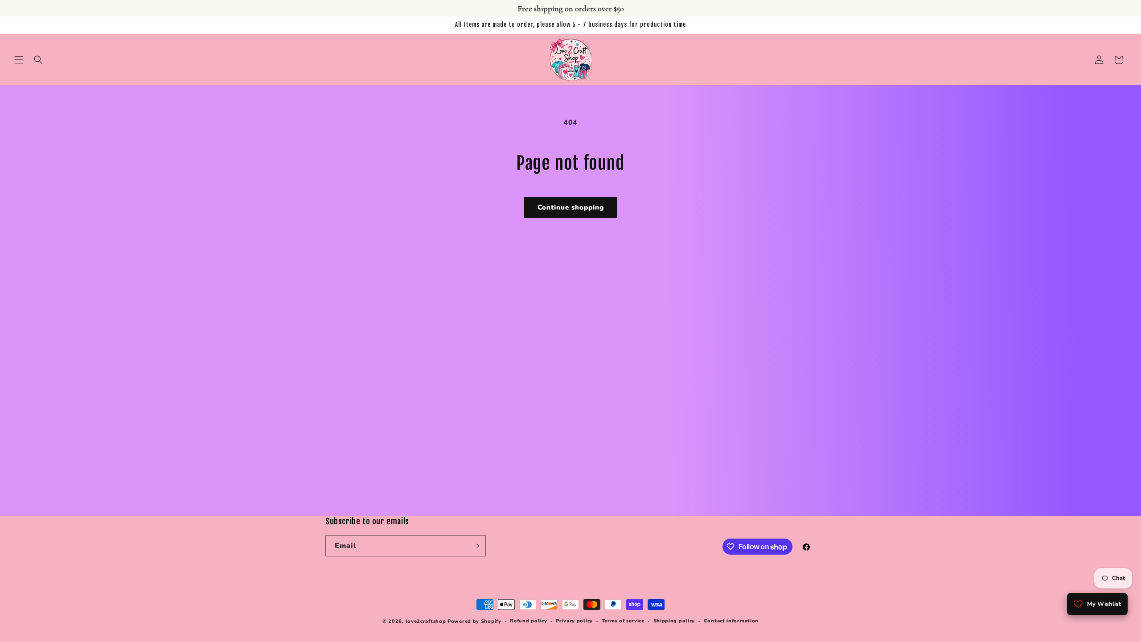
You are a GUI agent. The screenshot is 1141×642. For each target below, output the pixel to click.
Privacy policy (574, 620)
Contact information (731, 620)
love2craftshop (426, 621)
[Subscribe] (475, 545)
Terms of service (623, 620)
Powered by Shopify (474, 621)
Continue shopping (571, 207)
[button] (19, 60)
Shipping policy (674, 620)
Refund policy (528, 620)
